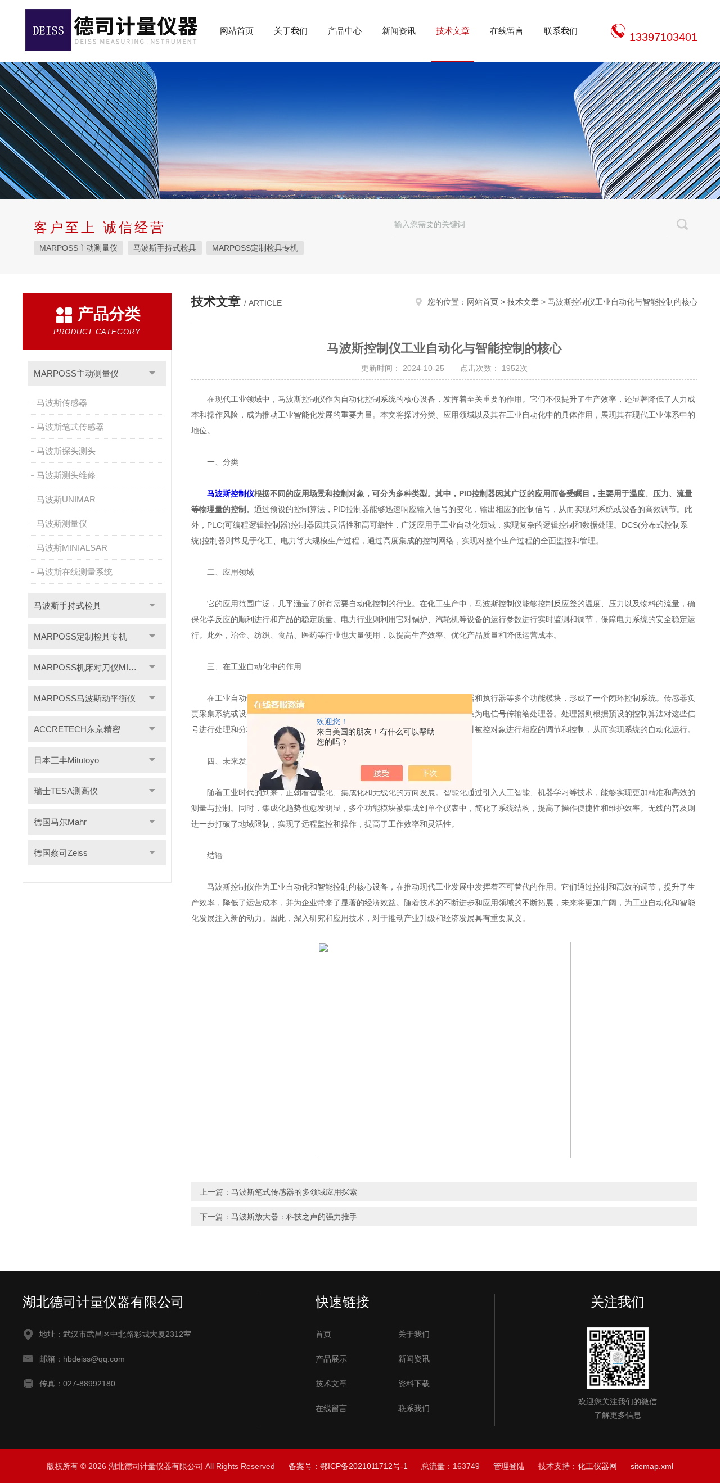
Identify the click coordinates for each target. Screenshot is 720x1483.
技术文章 (453, 30)
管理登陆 (509, 1466)
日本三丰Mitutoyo (66, 760)
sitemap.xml (652, 1466)
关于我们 (291, 30)
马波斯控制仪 (230, 493)
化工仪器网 (597, 1466)
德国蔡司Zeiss (61, 853)
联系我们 (561, 30)
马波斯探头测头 (66, 451)
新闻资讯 (399, 30)
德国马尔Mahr (60, 822)
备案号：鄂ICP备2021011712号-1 (348, 1466)
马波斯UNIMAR (66, 499)
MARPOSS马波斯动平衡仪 (85, 698)
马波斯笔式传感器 (70, 427)
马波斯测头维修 (66, 475)
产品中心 (345, 30)
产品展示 (331, 1358)
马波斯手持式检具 (164, 247)
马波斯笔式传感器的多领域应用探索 (294, 1191)
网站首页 (237, 30)
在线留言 (507, 30)
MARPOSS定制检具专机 (255, 247)
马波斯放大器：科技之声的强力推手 (294, 1216)
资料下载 (414, 1383)
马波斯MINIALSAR (72, 547)
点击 (152, 373)
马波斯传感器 (62, 402)
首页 (323, 1334)
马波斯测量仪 (62, 523)
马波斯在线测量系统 (74, 572)
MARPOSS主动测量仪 (78, 247)
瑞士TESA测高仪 (66, 791)
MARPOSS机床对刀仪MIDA (87, 667)
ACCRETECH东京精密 (77, 729)
